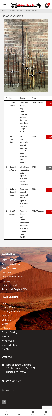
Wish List (6, 336)
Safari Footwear (9, 268)
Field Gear (6, 272)
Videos (5, 324)
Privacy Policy (8, 307)
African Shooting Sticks (12, 276)
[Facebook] (4, 402)
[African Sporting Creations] (26, 5)
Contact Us (7, 320)
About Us (6, 315)
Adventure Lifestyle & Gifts (14, 289)
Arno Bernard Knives (11, 264)
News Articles (8, 340)
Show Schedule (9, 345)
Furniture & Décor (10, 281)
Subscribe (6, 328)
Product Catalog (9, 332)
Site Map (6, 349)
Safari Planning (9, 260)
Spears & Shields (16, 11)
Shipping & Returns (11, 311)
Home (4, 11)
